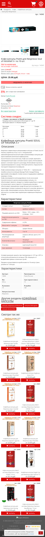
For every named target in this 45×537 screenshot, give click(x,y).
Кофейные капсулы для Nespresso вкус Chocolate (11, 374)
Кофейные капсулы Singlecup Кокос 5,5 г (30, 374)
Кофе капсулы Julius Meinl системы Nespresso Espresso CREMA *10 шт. (31, 407)
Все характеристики (8, 111)
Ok (41, 533)
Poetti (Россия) (10, 96)
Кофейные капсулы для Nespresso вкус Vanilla (10, 342)
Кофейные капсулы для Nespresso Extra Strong (10, 507)
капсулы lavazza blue (8, 309)
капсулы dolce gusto (31, 305)
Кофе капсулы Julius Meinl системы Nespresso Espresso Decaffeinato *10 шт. (31, 506)
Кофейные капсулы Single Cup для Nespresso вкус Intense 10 (30, 473)
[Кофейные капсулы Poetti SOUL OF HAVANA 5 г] (5, 51)
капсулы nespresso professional (12, 305)
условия (31, 534)
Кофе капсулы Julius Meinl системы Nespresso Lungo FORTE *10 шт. (11, 472)
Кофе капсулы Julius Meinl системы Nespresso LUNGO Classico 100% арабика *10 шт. (30, 341)
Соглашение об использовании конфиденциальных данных (27, 522)
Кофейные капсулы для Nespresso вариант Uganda (10, 440)
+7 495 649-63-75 (13, 526)
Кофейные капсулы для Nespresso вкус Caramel (10, 408)
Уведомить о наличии (22, 82)
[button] (41, 4)
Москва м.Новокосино (13, 528)
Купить (12, 348)
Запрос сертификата (36, 111)
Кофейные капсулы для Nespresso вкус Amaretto (30, 440)
